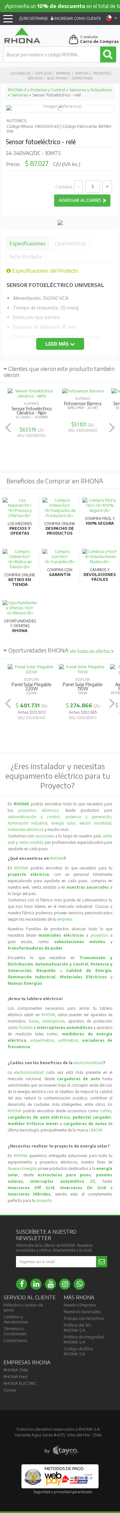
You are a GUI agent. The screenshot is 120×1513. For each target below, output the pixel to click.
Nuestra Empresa (80, 1304)
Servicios (35, 78)
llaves (34, 1021)
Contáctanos (82, 78)
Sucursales (20, 73)
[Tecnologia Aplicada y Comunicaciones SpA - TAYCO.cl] (61, 1450)
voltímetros (68, 1040)
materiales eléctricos (26, 829)
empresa (64, 919)
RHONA (57, 858)
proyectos (99, 935)
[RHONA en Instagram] (64, 1284)
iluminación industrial (28, 823)
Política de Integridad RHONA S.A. (84, 1339)
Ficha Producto (25, 256)
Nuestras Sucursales (82, 1311)
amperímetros (42, 1040)
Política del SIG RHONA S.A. (77, 1327)
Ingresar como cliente (77, 18)
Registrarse (35, 18)
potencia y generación (89, 816)
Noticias (82, 73)
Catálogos (43, 73)
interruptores (53, 1021)
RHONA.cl (17, 89)
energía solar (63, 823)
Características (71, 243)
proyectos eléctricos (38, 810)
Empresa (63, 73)
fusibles (26, 1027)
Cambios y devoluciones (16, 1319)
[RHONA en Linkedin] (36, 1284)
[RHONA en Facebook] (21, 1284)
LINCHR (95, 1130)
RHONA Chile (16, 1369)
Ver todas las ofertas (90, 651)
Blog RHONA (57, 78)
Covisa (10, 1390)
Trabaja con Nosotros (84, 1318)
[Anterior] (8, 427)
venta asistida (31, 842)
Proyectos (101, 73)
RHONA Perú (16, 1376)
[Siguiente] (112, 427)
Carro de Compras (99, 41)
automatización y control (34, 816)
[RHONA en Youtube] (50, 1284)
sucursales (45, 836)
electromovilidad (88, 1062)
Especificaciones (27, 243)
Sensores (19, 94)
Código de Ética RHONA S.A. (78, 1351)
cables (105, 1110)
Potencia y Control (47, 89)
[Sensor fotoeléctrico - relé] (9, 108)
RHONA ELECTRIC (20, 1383)
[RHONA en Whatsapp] (79, 1284)
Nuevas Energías (22, 1168)
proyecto (44, 1200)
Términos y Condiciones (15, 1331)
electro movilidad (95, 823)
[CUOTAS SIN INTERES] (60, 223)
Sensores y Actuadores (90, 89)
